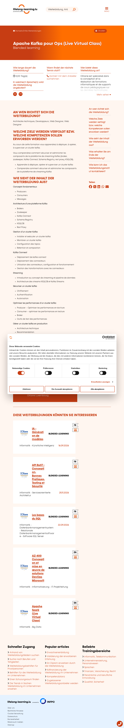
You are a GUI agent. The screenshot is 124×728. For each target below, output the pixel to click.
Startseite (19, 31)
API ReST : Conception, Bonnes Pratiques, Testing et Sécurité (38, 476)
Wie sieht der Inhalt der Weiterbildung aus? (99, 142)
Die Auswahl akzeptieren (62, 389)
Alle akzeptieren (97, 389)
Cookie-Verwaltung (15, 713)
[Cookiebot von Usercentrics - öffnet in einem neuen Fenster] (104, 337)
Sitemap (11, 725)
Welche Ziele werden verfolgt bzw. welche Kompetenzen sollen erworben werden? (99, 125)
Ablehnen (27, 389)
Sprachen (89, 667)
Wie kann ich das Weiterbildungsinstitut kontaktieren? (99, 168)
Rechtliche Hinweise (15, 711)
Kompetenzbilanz (56, 677)
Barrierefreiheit (13, 719)
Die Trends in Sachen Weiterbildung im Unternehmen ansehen (24, 686)
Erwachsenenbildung (58, 652)
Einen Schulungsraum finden (24, 679)
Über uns (11, 708)
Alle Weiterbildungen (33, 31)
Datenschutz (13, 716)
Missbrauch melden (15, 722)
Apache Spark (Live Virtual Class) (37, 613)
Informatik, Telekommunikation (100, 657)
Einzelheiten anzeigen (100, 382)
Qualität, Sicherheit (94, 682)
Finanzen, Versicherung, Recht (100, 671)
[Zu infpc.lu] (31, 703)
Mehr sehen (103, 95)
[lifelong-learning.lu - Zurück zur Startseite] (25, 10)
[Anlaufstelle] (120, 726)
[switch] (48, 373)
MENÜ (106, 11)
